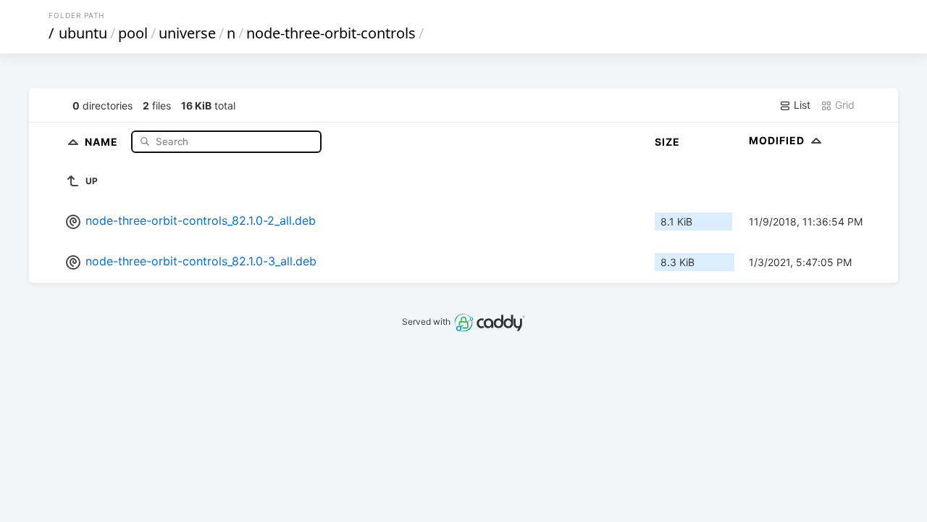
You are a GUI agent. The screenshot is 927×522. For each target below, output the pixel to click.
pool (133, 33)
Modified (778, 140)
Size (667, 142)
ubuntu (83, 33)
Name (103, 141)
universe (187, 33)
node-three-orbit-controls (331, 33)
